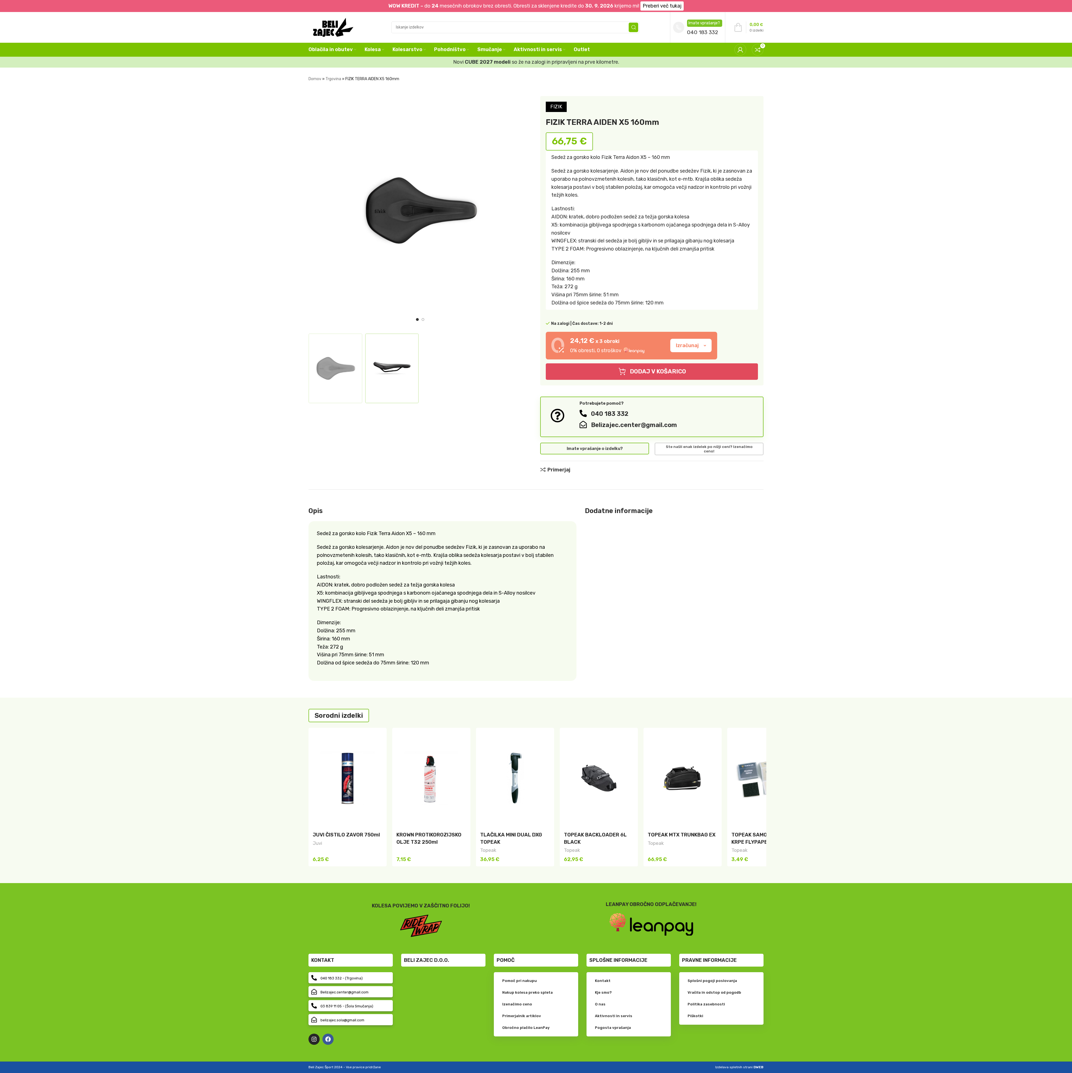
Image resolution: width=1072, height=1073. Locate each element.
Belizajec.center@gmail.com (634, 425)
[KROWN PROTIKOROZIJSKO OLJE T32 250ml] (431, 778)
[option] (417, 319)
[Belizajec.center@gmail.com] (583, 424)
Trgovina (333, 79)
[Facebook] (328, 1039)
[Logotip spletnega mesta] (333, 27)
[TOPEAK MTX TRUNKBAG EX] (682, 778)
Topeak (488, 850)
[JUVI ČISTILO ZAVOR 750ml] (347, 778)
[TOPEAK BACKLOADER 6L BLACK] (599, 778)
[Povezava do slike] (651, 924)
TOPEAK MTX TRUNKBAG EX (682, 835)
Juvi (317, 843)
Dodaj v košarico (658, 371)
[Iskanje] (633, 27)
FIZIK (556, 107)
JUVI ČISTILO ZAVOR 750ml (346, 835)
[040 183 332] (583, 413)
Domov (314, 79)
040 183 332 (702, 32)
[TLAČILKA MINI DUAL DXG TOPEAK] (515, 778)
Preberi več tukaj (662, 6)
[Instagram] (314, 1039)
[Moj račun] (740, 49)
